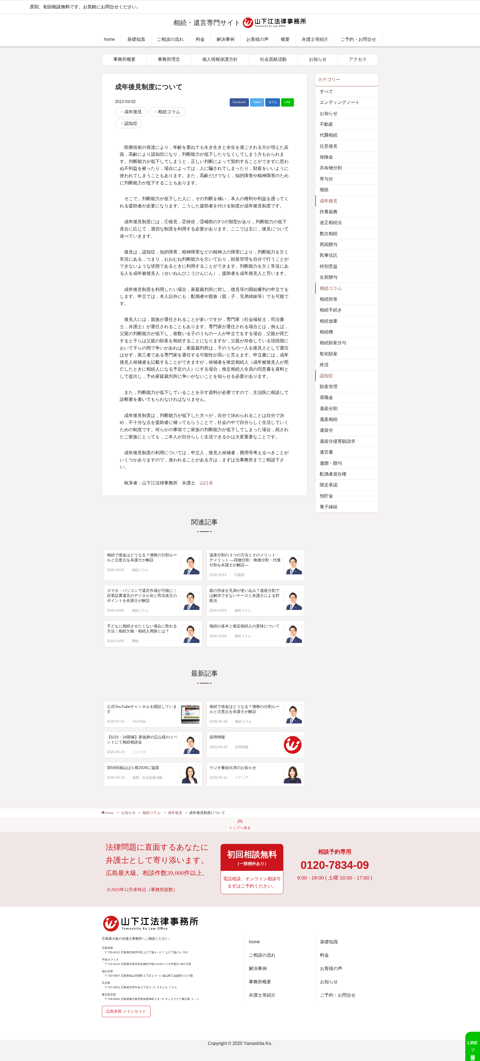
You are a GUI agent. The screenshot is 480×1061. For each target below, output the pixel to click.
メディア (241, 778)
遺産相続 (329, 419)
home (109, 39)
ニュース (139, 752)
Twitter (257, 102)
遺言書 (326, 452)
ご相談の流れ (170, 39)
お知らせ (318, 59)
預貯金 (326, 496)
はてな (273, 102)
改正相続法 (331, 222)
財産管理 (329, 386)
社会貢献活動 (273, 59)
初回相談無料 (252, 858)
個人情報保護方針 (220, 59)
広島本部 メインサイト (126, 1011)
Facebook (239, 102)
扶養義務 (329, 211)
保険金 (326, 157)
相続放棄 (329, 321)
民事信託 (329, 255)
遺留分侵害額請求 (337, 441)
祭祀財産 (329, 353)
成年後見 (133, 111)
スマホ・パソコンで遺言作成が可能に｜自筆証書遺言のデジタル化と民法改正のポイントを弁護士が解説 (142, 595)
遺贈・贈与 (331, 463)
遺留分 (326, 430)
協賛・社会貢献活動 (147, 778)
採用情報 (217, 737)
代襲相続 (329, 135)
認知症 (131, 123)
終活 (324, 364)
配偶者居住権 (333, 474)
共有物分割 (331, 167)
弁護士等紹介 (315, 39)
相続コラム (169, 111)
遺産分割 (329, 408)
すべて (326, 91)
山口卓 (206, 483)
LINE (287, 102)
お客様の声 (257, 39)
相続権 (326, 332)
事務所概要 (124, 59)
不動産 (239, 575)
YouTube (139, 721)
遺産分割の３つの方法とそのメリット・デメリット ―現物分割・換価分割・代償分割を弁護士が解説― (245, 560)
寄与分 (326, 179)
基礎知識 (136, 39)
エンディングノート (340, 102)
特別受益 (329, 266)
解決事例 (225, 39)
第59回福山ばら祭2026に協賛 (133, 767)
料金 (200, 39)
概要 (285, 39)
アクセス (358, 59)
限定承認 (329, 484)
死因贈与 (329, 244)
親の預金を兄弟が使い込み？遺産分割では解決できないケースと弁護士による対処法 (244, 595)
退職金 (326, 397)
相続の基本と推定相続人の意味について (244, 626)
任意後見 (329, 146)
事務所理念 (169, 59)
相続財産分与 (333, 342)
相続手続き (331, 310)
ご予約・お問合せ (358, 39)
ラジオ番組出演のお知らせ (232, 767)
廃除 (135, 641)
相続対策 (329, 299)
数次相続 (329, 233)
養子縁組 (329, 506)
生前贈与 (329, 277)
